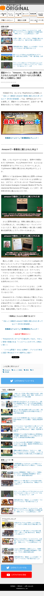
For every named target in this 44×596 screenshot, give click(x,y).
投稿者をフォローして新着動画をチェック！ (22, 138)
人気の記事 (3, 14)
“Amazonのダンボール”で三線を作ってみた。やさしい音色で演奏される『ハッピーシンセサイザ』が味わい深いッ (21, 342)
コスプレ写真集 (40, 14)
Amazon (7, 370)
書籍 (27, 370)
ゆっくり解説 (18, 370)
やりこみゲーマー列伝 (36, 20)
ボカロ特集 (18, 14)
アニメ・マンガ (11, 14)
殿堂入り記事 (22, 20)
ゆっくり (26, 14)
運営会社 (19, 586)
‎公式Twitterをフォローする (24, 381)
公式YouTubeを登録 (18, 575)
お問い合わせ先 (29, 586)
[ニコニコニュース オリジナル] (14, 8)
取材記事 (33, 14)
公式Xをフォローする (18, 567)
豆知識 (7, 372)
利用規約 (12, 586)
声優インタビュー (7, 20)
